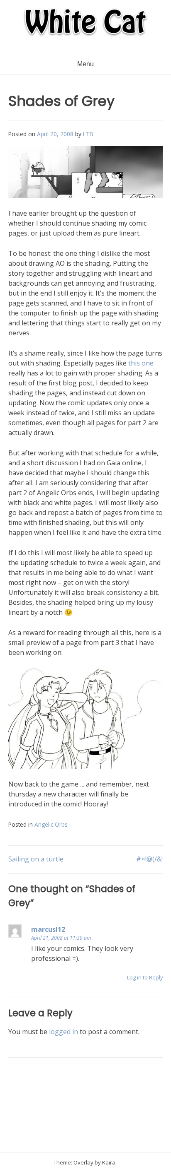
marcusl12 (48, 929)
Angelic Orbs (51, 824)
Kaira (108, 1162)
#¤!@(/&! (149, 859)
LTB (88, 134)
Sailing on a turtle (36, 859)
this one (141, 363)
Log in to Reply (145, 977)
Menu (85, 63)
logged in (63, 1031)
